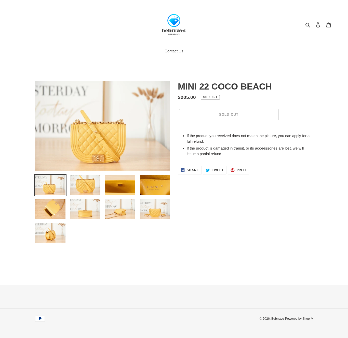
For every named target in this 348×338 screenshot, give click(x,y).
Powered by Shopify (299, 318)
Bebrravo (277, 318)
